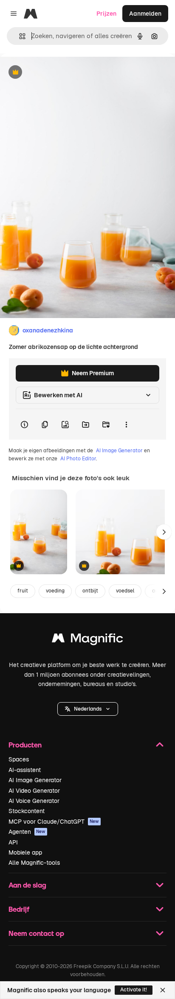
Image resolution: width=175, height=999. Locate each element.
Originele (55, 73)
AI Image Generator (119, 450)
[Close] (163, 990)
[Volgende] (164, 532)
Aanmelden (145, 13)
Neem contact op (36, 933)
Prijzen (106, 13)
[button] (87, 709)
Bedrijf (18, 909)
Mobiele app (25, 852)
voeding (55, 590)
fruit (22, 590)
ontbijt (90, 590)
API (13, 842)
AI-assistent (24, 770)
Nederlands (88, 709)
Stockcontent (26, 811)
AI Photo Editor (78, 458)
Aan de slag (27, 884)
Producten (25, 744)
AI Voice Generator (33, 801)
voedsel (125, 590)
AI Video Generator (34, 790)
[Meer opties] (126, 424)
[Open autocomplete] (19, 36)
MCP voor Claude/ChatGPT (53, 821)
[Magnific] (87, 640)
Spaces (18, 759)
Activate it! (133, 989)
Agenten (26, 832)
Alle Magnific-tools (34, 862)
